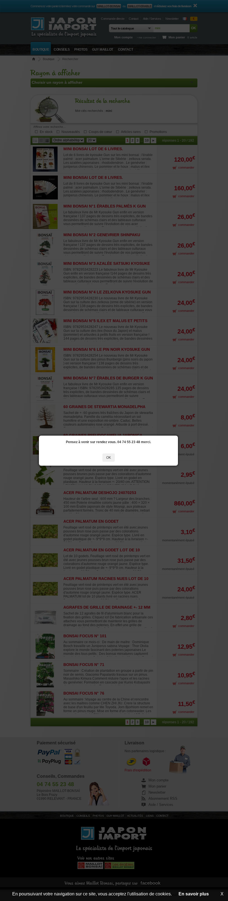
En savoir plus (194, 894)
